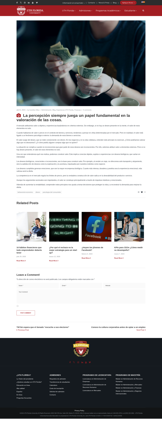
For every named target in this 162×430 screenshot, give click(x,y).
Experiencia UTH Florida (65, 110)
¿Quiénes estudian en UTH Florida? (29, 382)
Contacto (53, 395)
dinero (38, 192)
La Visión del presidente (25, 379)
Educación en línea (23, 385)
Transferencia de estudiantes (60, 382)
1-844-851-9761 (117, 413)
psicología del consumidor (52, 192)
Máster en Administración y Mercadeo (129, 385)
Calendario (53, 385)
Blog (54, 110)
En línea (19, 395)
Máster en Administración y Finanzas (128, 388)
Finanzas (77, 110)
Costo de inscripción (57, 388)
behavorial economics (25, 192)
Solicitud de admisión (57, 391)
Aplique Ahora (127, 3)
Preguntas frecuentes (24, 398)
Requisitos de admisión (58, 379)
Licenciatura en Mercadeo (92, 390)
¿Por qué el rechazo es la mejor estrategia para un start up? (63, 250)
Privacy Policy (79, 410)
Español (19, 391)
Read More (21, 261)
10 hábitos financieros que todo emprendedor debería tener (29, 250)
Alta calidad (21, 388)
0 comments (87, 110)
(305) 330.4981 (129, 413)
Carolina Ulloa (34, 110)
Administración (46, 110)
